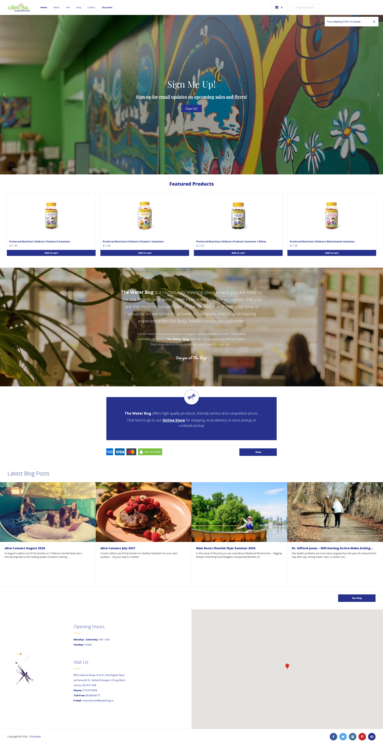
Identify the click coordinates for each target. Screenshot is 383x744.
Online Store (173, 420)
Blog (78, 7)
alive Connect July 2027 (117, 548)
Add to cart (51, 253)
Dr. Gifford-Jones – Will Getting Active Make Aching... (332, 548)
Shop (258, 452)
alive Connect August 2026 (24, 548)
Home (43, 7)
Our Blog (357, 598)
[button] (4, 94)
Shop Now (107, 7)
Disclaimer (35, 736)
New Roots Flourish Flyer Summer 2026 (225, 548)
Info (68, 7)
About (56, 7)
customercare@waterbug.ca (97, 700)
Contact (91, 7)
